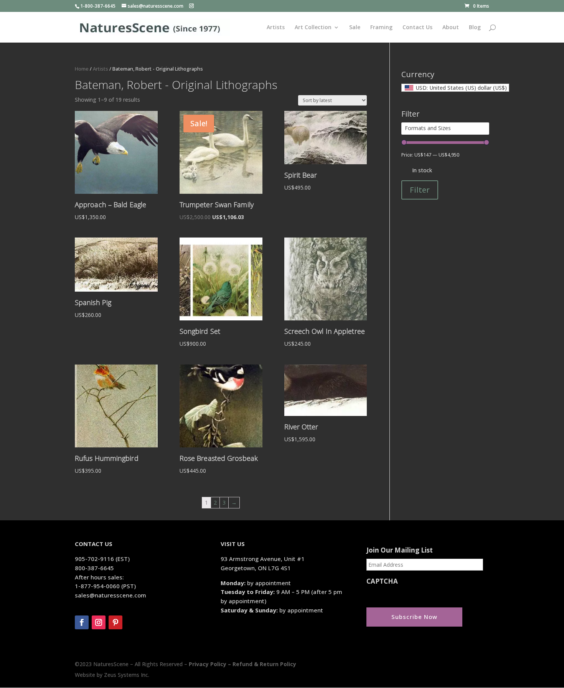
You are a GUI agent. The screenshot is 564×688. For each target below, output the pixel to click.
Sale (354, 28)
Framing (381, 28)
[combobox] (455, 88)
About (450, 28)
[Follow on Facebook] (82, 622)
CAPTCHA (382, 581)
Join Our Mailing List (399, 550)
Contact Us (417, 28)
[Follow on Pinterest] (115, 622)
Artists (276, 28)
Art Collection (313, 28)
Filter (420, 190)
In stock (422, 170)
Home (82, 68)
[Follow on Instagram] (99, 622)
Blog (475, 28)
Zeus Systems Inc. (126, 674)
